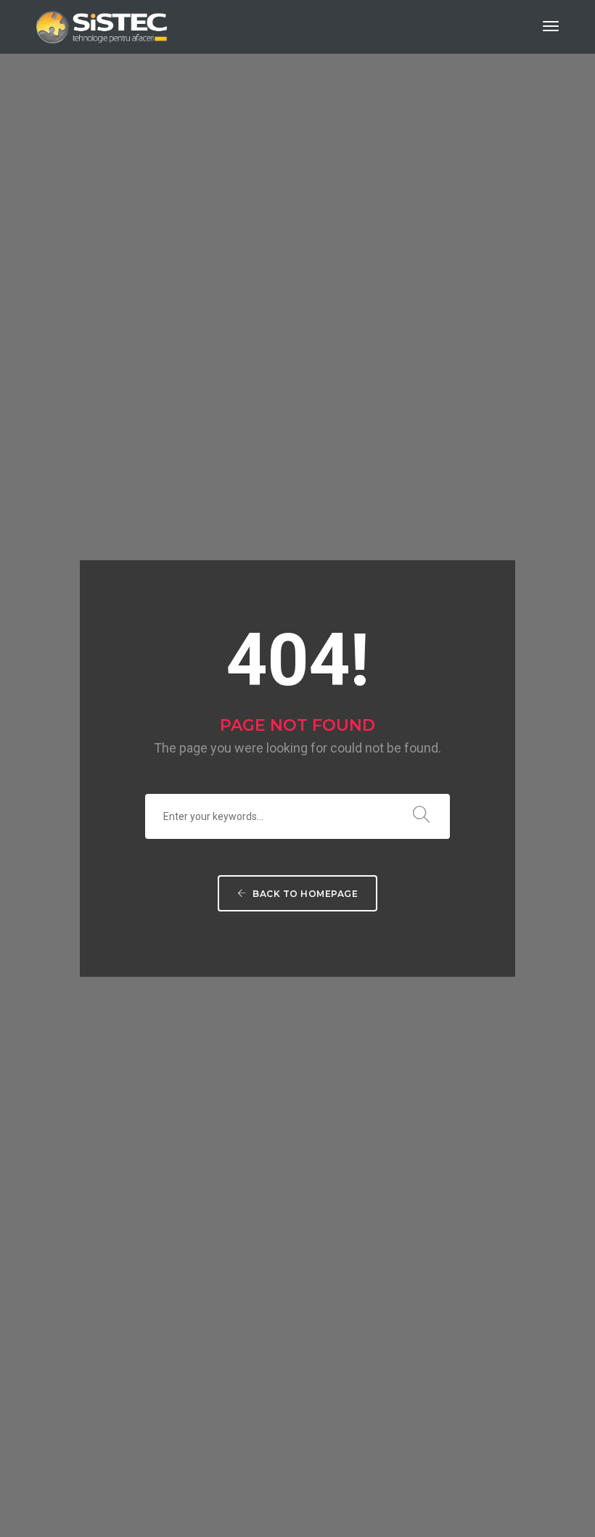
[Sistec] (101, 25)
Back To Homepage (304, 893)
